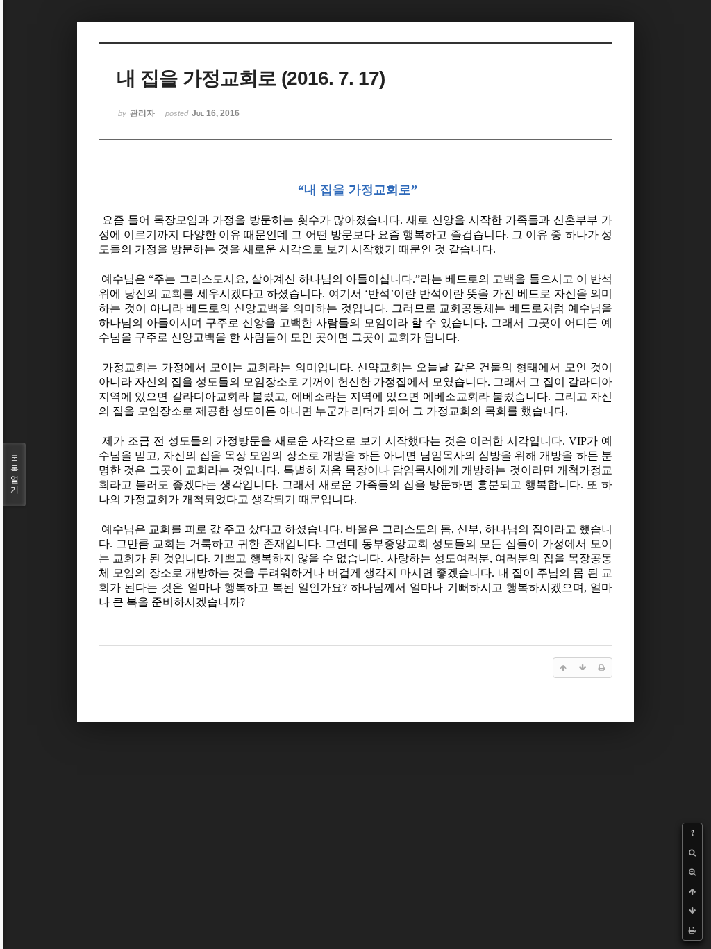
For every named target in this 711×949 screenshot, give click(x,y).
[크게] (692, 852)
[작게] (692, 872)
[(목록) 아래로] (692, 911)
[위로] (692, 891)
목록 (14, 474)
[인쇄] (692, 930)
